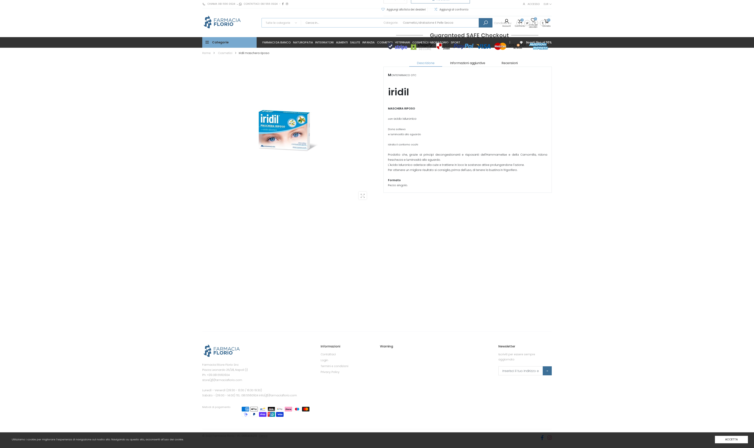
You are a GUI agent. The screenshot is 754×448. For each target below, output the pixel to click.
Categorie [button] (220, 42)
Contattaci (328, 354)
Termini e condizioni (334, 366)
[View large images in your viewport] (363, 196)
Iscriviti (547, 370)
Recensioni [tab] (509, 63)
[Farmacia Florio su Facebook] (283, 4)
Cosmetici (410, 23)
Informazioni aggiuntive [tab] (467, 63)
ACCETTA (731, 439)
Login (324, 360)
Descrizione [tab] (425, 63)
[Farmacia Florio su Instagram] (287, 4)
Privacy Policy (330, 372)
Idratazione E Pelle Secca (435, 23)
